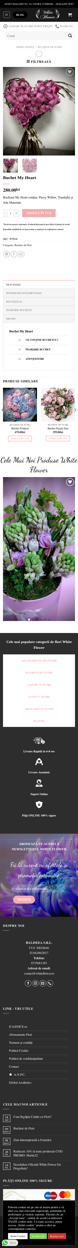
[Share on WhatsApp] (6, 254)
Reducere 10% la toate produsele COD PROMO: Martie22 (38, 1153)
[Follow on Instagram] (35, 983)
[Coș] (70, 14)
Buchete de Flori (50, 47)
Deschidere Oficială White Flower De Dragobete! (37, 1166)
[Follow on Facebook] (28, 983)
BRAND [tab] (10, 318)
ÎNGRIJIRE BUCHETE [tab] (19, 310)
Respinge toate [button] (57, 1236)
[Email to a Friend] (21, 254)
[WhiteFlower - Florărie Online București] (47, 15)
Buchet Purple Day (58, 428)
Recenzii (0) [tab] (14, 301)
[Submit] (70, 35)
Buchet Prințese (20, 428)
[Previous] (9, 111)
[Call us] (50, 983)
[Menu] (6, 15)
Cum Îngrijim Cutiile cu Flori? (32, 1116)
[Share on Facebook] (14, 254)
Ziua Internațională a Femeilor (32, 1140)
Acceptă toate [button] (38, 1236)
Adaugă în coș (39, 213)
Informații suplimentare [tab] (24, 293)
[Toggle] (19, 340)
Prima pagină (25, 47)
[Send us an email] (42, 983)
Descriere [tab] (13, 284)
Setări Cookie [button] (17, 1236)
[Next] (68, 111)
